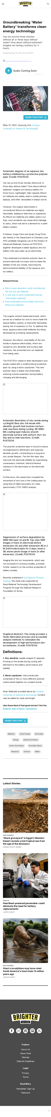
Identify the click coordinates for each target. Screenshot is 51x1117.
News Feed (25, 1053)
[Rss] (39, 1030)
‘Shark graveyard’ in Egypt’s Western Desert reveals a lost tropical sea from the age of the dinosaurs (24, 841)
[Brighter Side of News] (25, 4)
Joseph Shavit (9, 912)
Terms (25, 1077)
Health (6, 900)
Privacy (25, 1073)
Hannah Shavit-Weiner (12, 847)
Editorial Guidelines (25, 1061)
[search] (48, 3)
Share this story (34, 117)
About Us (25, 1049)
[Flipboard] (32, 1030)
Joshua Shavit (9, 977)
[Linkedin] (25, 1030)
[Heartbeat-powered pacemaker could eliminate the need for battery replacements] (25, 875)
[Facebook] (11, 1030)
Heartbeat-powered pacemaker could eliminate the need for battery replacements (24, 906)
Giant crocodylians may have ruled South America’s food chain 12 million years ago (23, 971)
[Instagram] (18, 1030)
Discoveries (8, 835)
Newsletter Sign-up (25, 1089)
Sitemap (25, 1057)
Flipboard (25, 1092)
